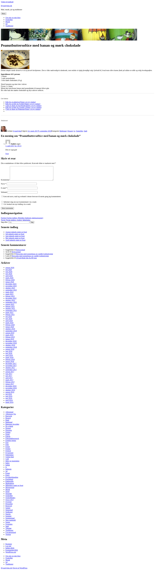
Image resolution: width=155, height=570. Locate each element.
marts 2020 (9, 323)
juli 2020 (8, 317)
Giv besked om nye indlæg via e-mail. (17, 204)
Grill (7, 459)
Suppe (7, 522)
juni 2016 (8, 396)
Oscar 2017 (9, 500)
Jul (6, 24)
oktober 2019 (10, 329)
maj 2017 (8, 376)
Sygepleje (8, 524)
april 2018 (9, 355)
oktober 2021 (10, 308)
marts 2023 (9, 294)
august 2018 (9, 349)
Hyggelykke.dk (6, 6)
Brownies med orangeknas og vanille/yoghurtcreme (34, 254)
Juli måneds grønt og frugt (14, 234)
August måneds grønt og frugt (16, 232)
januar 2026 (9, 282)
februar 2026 (10, 280)
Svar (7, 154)
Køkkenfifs (9, 481)
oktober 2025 (10, 288)
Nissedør (8, 494)
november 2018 (11, 343)
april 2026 (9, 276)
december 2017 (10, 364)
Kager (7, 473)
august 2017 (9, 372)
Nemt (7, 492)
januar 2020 (9, 327)
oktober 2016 (10, 390)
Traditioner (9, 26)
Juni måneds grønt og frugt (15, 236)
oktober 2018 (10, 345)
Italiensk (8, 469)
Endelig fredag (10, 441)
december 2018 (10, 341)
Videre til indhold (7, 2)
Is (74, 131)
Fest (6, 443)
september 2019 (11, 331)
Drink (7, 434)
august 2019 (9, 333)
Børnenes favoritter (12, 424)
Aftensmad (9, 412)
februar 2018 (10, 359)
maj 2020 (8, 319)
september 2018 (11, 347)
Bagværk (8, 416)
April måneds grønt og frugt (15, 240)
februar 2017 (10, 382)
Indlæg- (9, 548)
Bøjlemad (63, 131)
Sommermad (10, 518)
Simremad (9, 510)
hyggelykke (17, 131)
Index (7, 463)
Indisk (7, 465)
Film (7, 445)
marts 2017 (9, 380)
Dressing (8, 430)
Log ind (8, 546)
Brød (7, 420)
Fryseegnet (9, 453)
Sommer (8, 516)
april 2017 (9, 378)
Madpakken (9, 483)
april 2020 (9, 321)
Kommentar (5, 180)
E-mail (4, 188)
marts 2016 (9, 402)
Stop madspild (10, 520)
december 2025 (10, 284)
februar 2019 (10, 337)
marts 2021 (9, 312)
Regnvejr (8, 506)
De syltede (9, 426)
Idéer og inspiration (12, 461)
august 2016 (9, 392)
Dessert (70, 131)
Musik (7, 22)
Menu (3, 14)
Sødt (85, 131)
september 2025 (11, 290)
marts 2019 (9, 335)
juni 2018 (8, 351)
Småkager (9, 512)
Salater (7, 508)
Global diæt (9, 457)
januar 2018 (9, 361)
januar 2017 (9, 384)
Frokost (8, 451)
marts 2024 (9, 292)
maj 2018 (8, 353)
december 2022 (10, 298)
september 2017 (11, 370)
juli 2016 (8, 394)
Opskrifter (9, 20)
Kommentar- (11, 550)
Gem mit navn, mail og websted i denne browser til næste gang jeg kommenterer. (32, 196)
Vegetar (8, 534)
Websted (4, 192)
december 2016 (10, 386)
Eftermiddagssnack (12, 438)
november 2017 (11, 366)
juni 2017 (8, 374)
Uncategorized (10, 532)
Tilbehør (8, 528)
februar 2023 (10, 296)
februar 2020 (10, 325)
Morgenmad (9, 487)
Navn (3, 184)
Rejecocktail (20, 250)
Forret (7, 447)
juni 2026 (8, 272)
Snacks (8, 514)
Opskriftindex (10, 498)
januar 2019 (9, 339)
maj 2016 (8, 398)
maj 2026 (8, 274)
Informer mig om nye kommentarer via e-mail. (20, 202)
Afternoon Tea (10, 414)
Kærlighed (9, 479)
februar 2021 (10, 315)
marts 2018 (9, 357)
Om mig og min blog (12, 18)
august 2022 (9, 304)
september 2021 (11, 310)
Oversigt (8, 502)
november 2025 (11, 286)
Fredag (7, 449)
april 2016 (9, 400)
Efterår (7, 436)
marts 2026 (9, 278)
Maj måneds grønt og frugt (15, 238)
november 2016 (11, 388)
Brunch (8, 418)
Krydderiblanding (11, 477)
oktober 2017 (10, 368)
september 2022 (11, 302)
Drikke (7, 432)
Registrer (8, 544)
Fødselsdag (9, 455)
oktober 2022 (10, 300)
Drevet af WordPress (19, 568)
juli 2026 (8, 270)
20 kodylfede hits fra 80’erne (26, 258)
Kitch (7, 475)
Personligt (9, 504)
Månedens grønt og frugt (14, 485)
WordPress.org (10, 552)
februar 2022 (10, 306)
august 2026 (9, 268)
